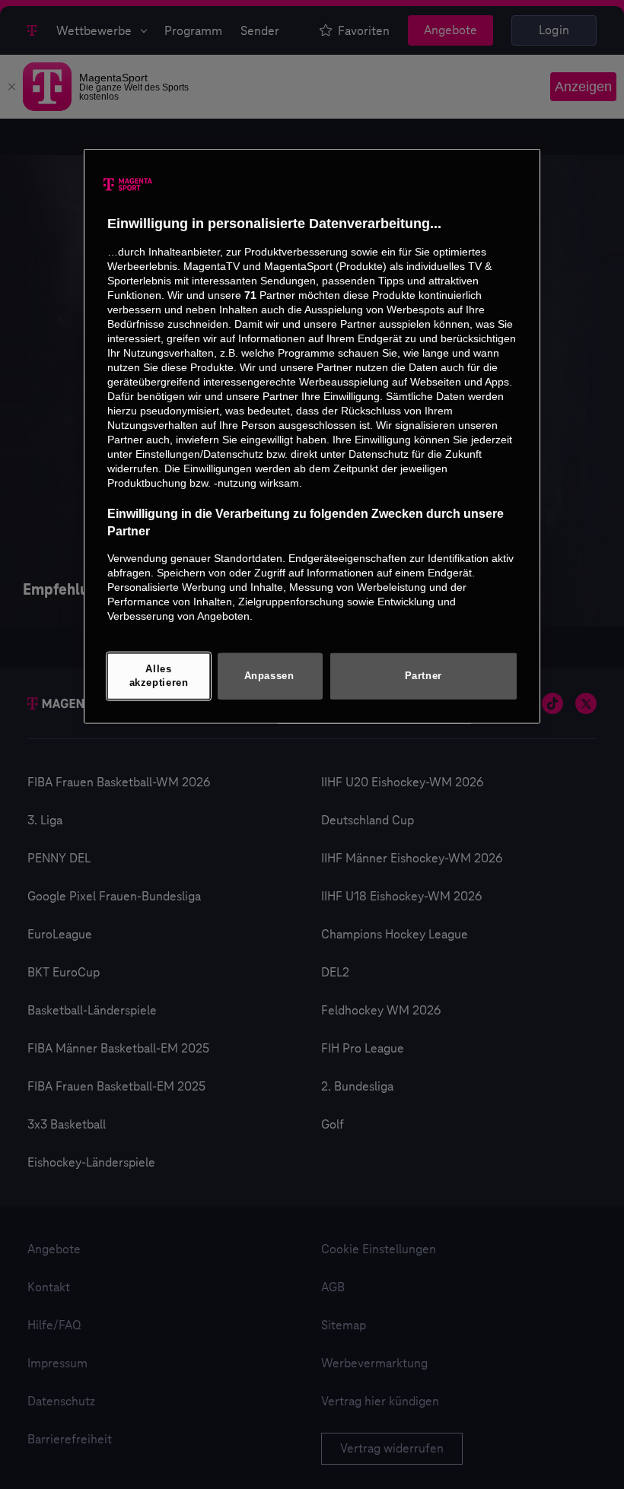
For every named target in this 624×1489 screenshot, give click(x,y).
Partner (423, 675)
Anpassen (269, 675)
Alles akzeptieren (159, 676)
